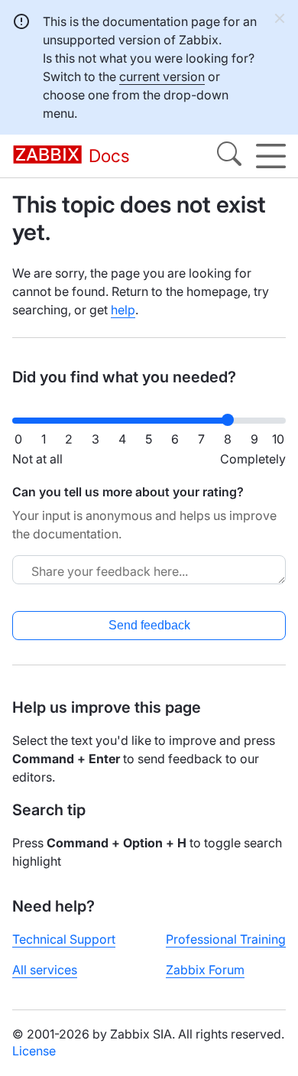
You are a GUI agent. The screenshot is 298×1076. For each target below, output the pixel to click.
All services (44, 969)
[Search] (229, 156)
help (123, 309)
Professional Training (226, 939)
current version (162, 76)
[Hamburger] (271, 156)
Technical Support (63, 939)
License (34, 1050)
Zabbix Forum (205, 969)
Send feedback (149, 625)
